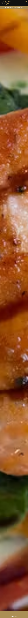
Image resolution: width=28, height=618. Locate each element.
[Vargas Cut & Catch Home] (6, 3)
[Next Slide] (26, 310)
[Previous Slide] (1, 310)
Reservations (14, 616)
